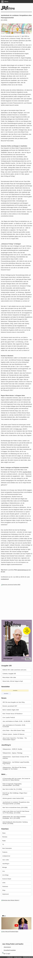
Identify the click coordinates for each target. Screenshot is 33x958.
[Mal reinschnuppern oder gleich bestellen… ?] (16, 906)
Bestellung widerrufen (28, 957)
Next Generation (7, 848)
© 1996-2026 (10, 957)
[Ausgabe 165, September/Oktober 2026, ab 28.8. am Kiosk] (16, 641)
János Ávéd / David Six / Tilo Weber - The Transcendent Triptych (15, 738)
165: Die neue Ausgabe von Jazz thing (13, 702)
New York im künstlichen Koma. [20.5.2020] (15, 807)
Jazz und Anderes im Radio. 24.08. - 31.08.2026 (16, 721)
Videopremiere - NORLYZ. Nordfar (12, 749)
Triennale (26, 360)
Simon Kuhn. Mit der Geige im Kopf (13, 681)
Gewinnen (5, 886)
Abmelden (6, 693)
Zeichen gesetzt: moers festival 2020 (13, 798)
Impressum (5, 894)
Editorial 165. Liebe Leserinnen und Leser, (15, 670)
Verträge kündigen (18, 957)
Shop (3, 890)
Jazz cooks (5, 859)
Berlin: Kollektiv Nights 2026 (11, 710)
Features (4, 852)
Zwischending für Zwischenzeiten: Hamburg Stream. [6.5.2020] (15, 822)
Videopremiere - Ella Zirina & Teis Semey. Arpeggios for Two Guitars (14, 768)
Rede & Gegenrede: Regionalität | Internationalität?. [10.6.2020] (12, 784)
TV (3, 844)
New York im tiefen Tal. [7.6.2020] (12, 789)
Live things (5, 875)
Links (3, 882)
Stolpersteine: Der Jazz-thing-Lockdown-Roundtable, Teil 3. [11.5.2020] (14, 817)
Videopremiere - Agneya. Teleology (12, 753)
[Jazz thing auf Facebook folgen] (16, 936)
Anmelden (15, 690)
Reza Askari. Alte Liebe (9, 677)
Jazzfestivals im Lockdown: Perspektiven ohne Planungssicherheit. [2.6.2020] (16, 802)
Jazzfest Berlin (27, 472)
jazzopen (8, 248)
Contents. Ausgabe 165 (9, 673)
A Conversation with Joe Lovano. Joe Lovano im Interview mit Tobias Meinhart (16, 779)
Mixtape (4, 867)
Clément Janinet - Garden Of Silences (13, 734)
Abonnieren (7, 947)
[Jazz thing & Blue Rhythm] (8, 9)
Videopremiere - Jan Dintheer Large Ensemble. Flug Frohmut (16, 762)
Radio (4, 840)
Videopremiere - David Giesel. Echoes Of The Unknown (16, 757)
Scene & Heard (6, 879)
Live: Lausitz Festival (9, 717)
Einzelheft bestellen (10, 950)
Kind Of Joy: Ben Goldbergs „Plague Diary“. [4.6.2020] (15, 793)
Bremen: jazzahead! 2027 (10, 706)
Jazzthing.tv (5, 863)
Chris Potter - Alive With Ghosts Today (14, 730)
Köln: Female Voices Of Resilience (12, 713)
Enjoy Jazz (19, 429)
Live (3, 871)
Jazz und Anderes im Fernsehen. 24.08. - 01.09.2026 (14, 725)
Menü (6, 1)
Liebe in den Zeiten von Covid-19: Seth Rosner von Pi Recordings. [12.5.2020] (16, 812)
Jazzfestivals (5, 150)
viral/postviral (5, 579)
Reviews (4, 837)
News (4, 833)
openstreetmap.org (22, 570)
